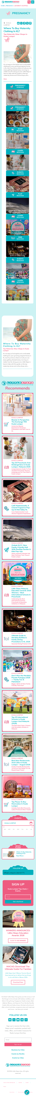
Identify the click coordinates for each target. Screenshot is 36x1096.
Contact (27, 1082)
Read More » (20, 856)
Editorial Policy (12, 1092)
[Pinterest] (22, 1019)
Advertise (20, 1082)
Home (3, 6)
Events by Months (18, 1054)
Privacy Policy (30, 1092)
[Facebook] (10, 1019)
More (5, 79)
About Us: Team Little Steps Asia (9, 1082)
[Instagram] (26, 1019)
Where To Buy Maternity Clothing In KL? (23, 852)
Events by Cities (18, 1058)
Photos (4, 1086)
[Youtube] (18, 1019)
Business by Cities (18, 1050)
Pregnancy (9, 6)
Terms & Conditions (21, 1092)
